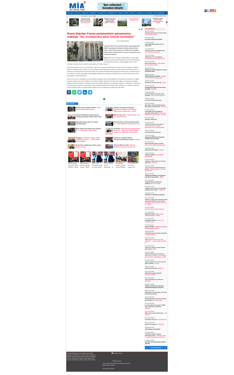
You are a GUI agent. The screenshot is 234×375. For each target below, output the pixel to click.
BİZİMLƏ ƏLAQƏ (117, 361)
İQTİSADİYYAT (102, 13)
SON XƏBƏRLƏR (159, 13)
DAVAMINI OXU (156, 348)
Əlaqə (94, 16)
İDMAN (120, 13)
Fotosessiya (84, 16)
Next (167, 22)
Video (90, 16)
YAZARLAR (139, 13)
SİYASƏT (77, 13)
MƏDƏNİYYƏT (112, 13)
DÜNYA (132, 13)
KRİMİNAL (93, 13)
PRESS (126, 13)
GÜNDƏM (70, 13)
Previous (67, 22)
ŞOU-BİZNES (148, 13)
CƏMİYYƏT (85, 13)
